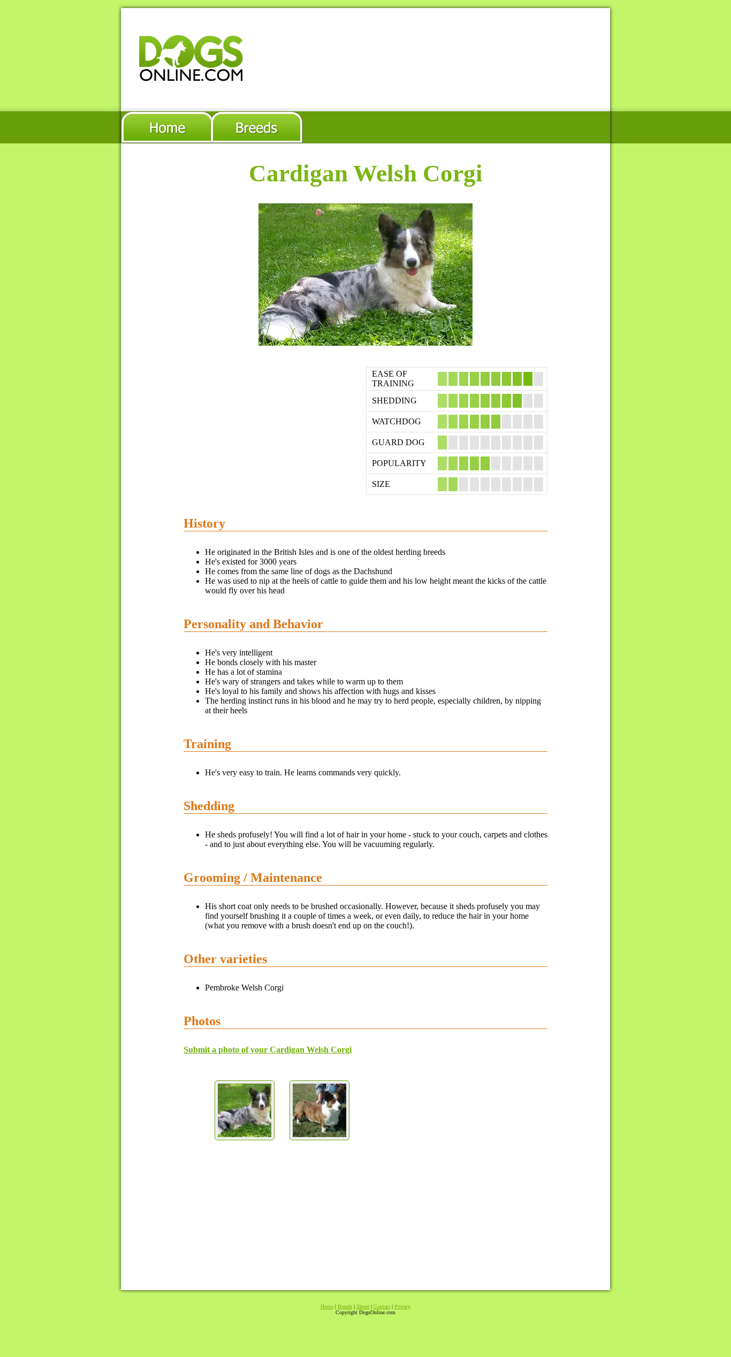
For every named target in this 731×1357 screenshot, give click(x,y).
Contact (382, 1306)
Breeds (345, 1306)
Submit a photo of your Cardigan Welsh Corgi (268, 1049)
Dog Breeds (257, 127)
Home (327, 1306)
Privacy (402, 1306)
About (362, 1306)
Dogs (166, 127)
